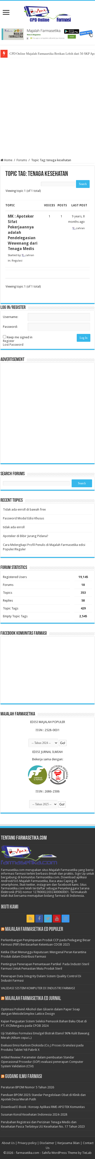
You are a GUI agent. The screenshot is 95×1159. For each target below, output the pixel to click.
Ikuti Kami (9, 907)
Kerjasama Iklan (68, 1143)
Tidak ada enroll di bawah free (24, 509)
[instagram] (65, 918)
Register (8, 341)
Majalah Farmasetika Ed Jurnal (33, 998)
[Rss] (30, 918)
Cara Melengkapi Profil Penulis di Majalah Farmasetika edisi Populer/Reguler (44, 547)
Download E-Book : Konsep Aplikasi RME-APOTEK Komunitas (43, 1107)
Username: (10, 317)
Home (7, 160)
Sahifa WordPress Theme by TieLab (67, 1153)
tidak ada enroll (14, 527)
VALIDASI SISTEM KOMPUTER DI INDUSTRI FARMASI (38, 988)
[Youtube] (57, 918)
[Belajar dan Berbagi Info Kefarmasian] (47, 13)
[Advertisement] (47, 108)
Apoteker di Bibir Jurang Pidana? (25, 536)
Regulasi (17, 260)
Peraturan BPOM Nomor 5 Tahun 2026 (27, 1087)
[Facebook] (39, 918)
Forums (22, 160)
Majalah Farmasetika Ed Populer (34, 929)
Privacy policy (27, 1143)
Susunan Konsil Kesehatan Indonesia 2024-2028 (34, 1114)
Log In (83, 338)
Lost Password (13, 344)
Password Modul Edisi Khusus (23, 518)
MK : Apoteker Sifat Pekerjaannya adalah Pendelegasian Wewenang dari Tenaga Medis (23, 232)
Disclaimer (47, 1143)
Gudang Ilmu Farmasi (23, 1077)
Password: (10, 327)
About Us (8, 1143)
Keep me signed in (19, 337)
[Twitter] (48, 918)
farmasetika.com (27, 1153)
